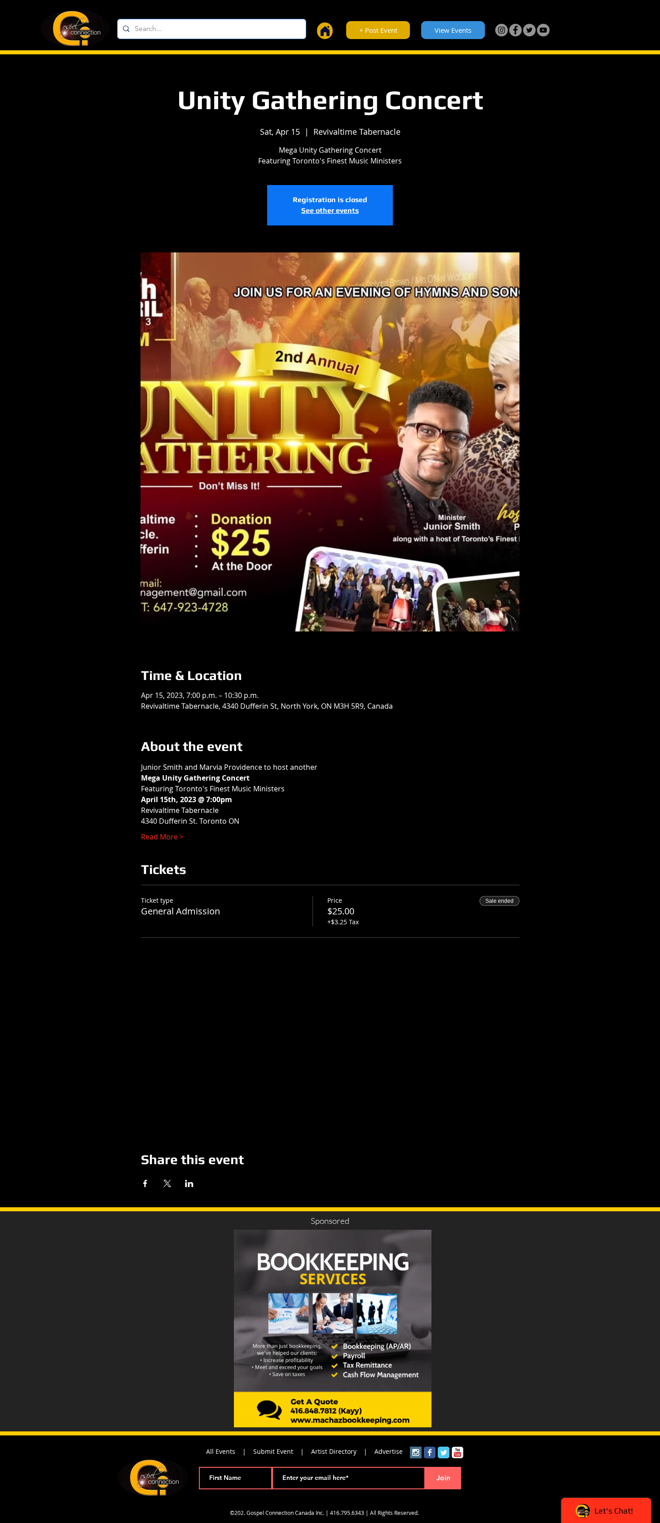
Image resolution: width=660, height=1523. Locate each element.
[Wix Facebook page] (430, 1452)
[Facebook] (515, 30)
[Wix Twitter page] (443, 1452)
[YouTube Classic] (457, 1452)
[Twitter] (529, 30)
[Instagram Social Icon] (416, 1452)
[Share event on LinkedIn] (189, 1183)
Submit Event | (282, 1451)
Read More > (162, 837)
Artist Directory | (342, 1451)
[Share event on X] (167, 1183)
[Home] (325, 30)
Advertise (388, 1451)
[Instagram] (501, 30)
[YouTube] (543, 30)
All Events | (229, 1451)
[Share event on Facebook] (145, 1183)
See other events (330, 210)
